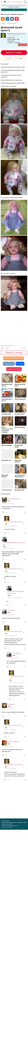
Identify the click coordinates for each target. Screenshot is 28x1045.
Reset (20, 58)
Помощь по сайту (21, 822)
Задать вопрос (13, 822)
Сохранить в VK (9, 363)
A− (7, 58)
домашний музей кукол (7, 345)
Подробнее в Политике (13, 7)
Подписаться (22, 44)
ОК (14, 9)
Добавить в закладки (14, 52)
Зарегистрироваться (17, 2)
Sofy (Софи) (11, 610)
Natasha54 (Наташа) (13, 498)
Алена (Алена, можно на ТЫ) (16, 33)
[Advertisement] (14, 328)
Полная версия (5, 820)
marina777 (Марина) (13, 741)
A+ (16, 58)
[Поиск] (25, 2)
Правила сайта (5, 822)
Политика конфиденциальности (10, 825)
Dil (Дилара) (11, 704)
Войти (9, 2)
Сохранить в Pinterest (14, 369)
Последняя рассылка (7, 824)
